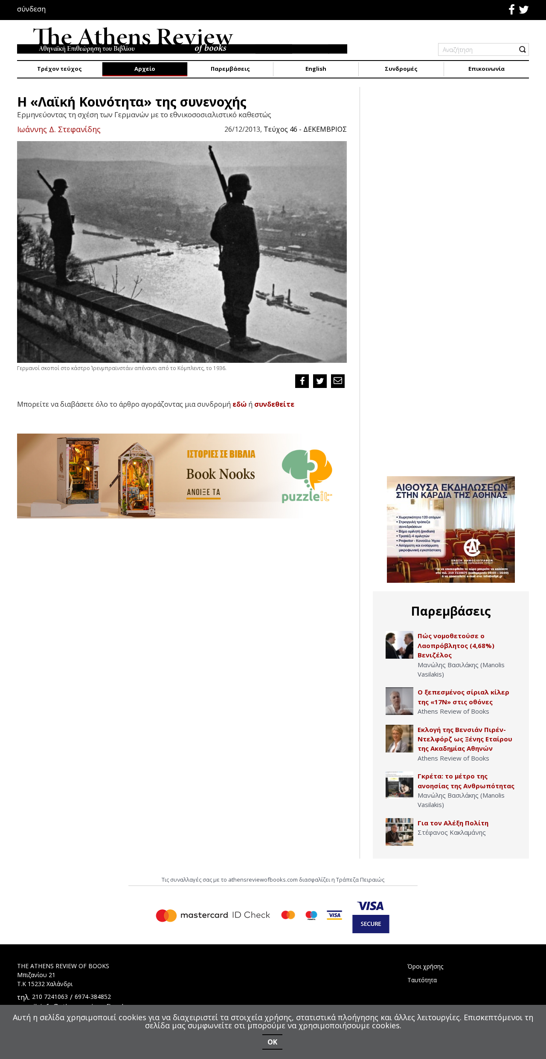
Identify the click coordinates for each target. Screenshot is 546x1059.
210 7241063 (50, 996)
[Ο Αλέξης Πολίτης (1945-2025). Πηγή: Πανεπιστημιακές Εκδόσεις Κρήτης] (399, 832)
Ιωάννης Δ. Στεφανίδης (59, 129)
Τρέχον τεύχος (59, 68)
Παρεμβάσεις (230, 68)
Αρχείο (144, 68)
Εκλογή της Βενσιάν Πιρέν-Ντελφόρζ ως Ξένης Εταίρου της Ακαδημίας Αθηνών (465, 739)
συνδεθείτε (274, 404)
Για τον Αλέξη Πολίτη (453, 823)
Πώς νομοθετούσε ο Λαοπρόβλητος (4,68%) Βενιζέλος (456, 645)
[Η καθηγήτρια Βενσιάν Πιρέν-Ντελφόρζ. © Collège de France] (399, 738)
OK (272, 1042)
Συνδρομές (401, 68)
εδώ (239, 404)
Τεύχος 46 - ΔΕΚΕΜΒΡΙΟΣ (305, 129)
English (315, 68)
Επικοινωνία (486, 68)
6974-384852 (93, 996)
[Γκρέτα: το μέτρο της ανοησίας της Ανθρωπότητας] (399, 785)
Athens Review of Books (453, 711)
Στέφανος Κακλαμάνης (452, 832)
